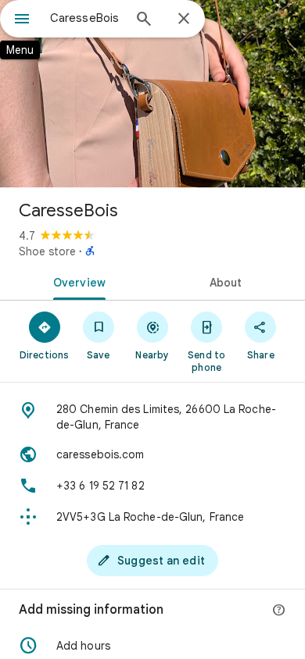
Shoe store (47, 251)
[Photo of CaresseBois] (152, 93)
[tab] (76, 281)
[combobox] (86, 18)
